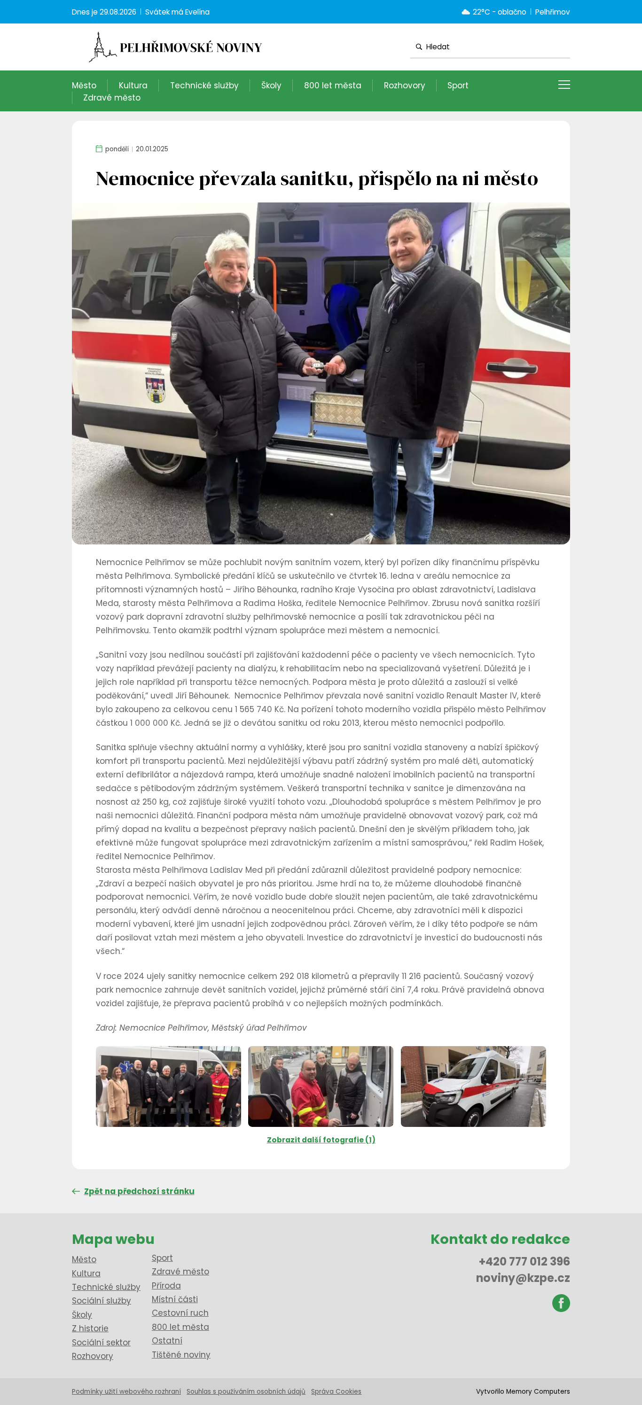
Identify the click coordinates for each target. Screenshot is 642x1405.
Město (84, 85)
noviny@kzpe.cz (523, 1278)
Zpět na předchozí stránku (139, 1191)
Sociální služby (101, 1300)
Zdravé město (112, 97)
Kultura (133, 85)
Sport (458, 85)
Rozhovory (404, 85)
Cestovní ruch (180, 1313)
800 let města (332, 85)
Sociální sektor (101, 1342)
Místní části (175, 1299)
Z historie (90, 1328)
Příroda (166, 1285)
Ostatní (167, 1340)
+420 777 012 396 (524, 1261)
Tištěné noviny (181, 1354)
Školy (271, 85)
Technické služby (204, 85)
